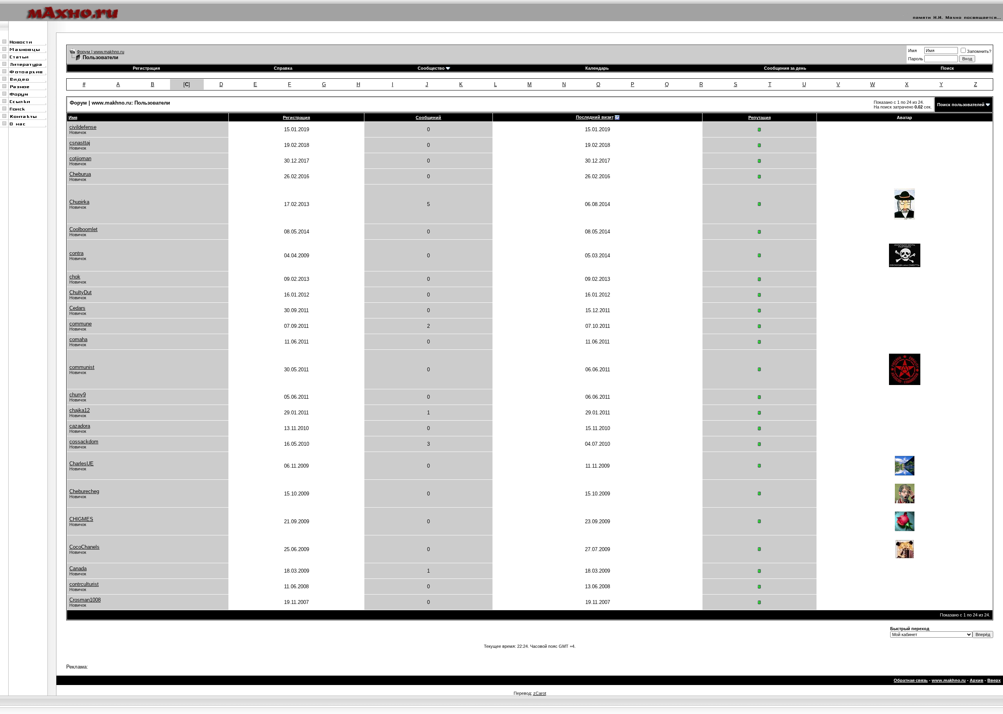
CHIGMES (81, 519)
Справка (283, 68)
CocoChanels (84, 547)
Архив (976, 680)
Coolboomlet (83, 229)
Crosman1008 (85, 600)
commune (80, 324)
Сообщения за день (785, 68)
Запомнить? (979, 51)
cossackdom (83, 442)
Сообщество (431, 68)
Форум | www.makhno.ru (100, 51)
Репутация (759, 117)
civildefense (82, 127)
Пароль (915, 58)
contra (76, 253)
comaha (78, 339)
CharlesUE (81, 463)
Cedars (77, 308)
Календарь (597, 68)
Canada (78, 568)
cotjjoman (80, 158)
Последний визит (595, 117)
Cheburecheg (84, 491)
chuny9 (77, 395)
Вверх (994, 680)
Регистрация (146, 68)
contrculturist (84, 584)
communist (81, 367)
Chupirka (79, 202)
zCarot (539, 693)
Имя (912, 50)
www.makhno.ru (949, 680)
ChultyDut (80, 292)
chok (74, 277)
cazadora (79, 426)
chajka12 (79, 410)
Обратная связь (911, 680)
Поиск (947, 68)
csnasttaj (79, 143)
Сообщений (428, 117)
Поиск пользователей (961, 104)
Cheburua (80, 174)
